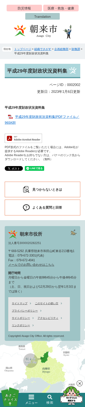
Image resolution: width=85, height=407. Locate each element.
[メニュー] (31, 399)
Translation (42, 16)
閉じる (79, 383)
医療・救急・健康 (61, 8)
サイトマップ (19, 303)
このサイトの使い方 (46, 303)
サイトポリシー (21, 318)
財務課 (76, 49)
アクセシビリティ (48, 318)
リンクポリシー (21, 325)
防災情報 (24, 8)
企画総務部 (61, 49)
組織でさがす (42, 49)
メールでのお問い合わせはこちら (31, 264)
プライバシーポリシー (25, 310)
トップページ (22, 49)
